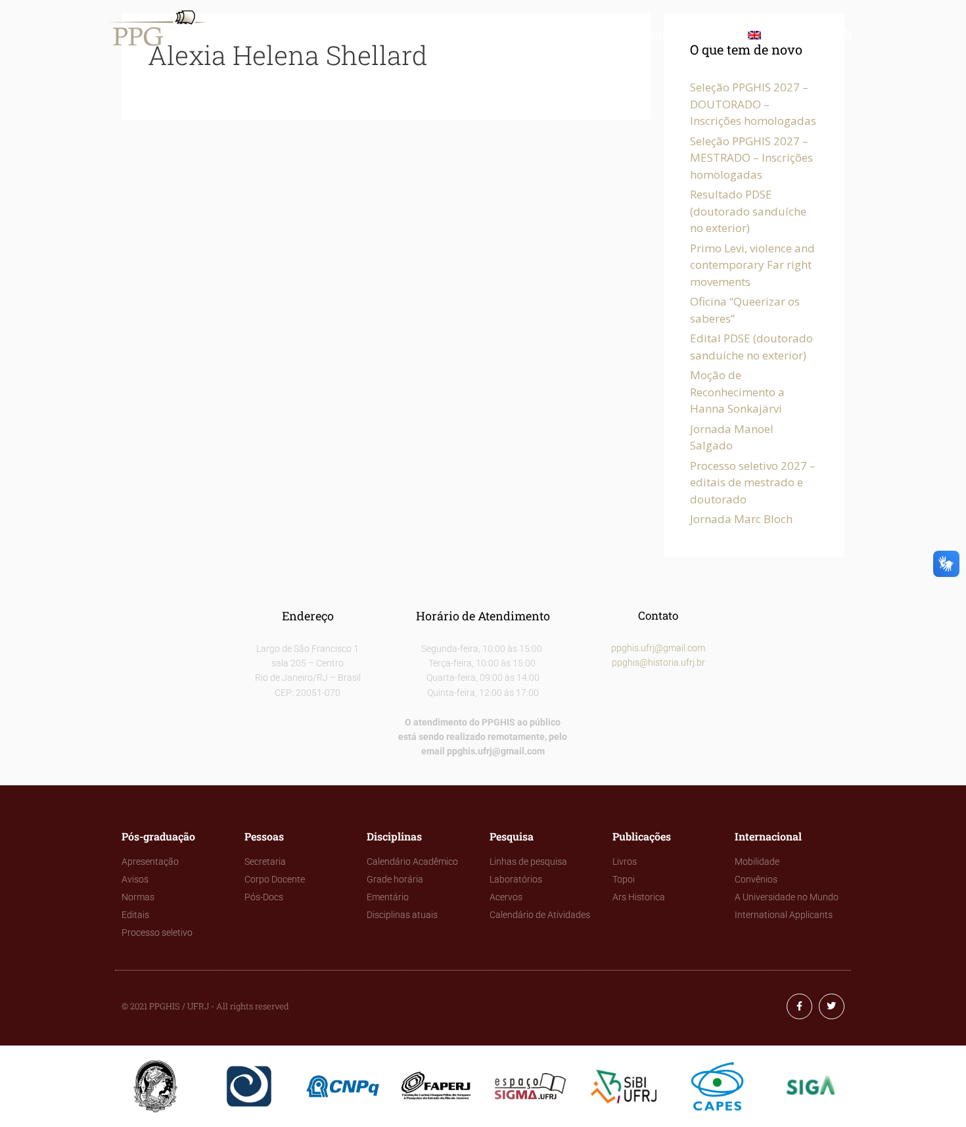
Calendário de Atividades (540, 914)
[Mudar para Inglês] (757, 36)
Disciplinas (434, 36)
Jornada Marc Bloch (741, 518)
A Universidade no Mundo (787, 897)
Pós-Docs (263, 897)
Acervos (506, 897)
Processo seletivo (157, 932)
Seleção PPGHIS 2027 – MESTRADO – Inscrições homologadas (751, 157)
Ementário (388, 897)
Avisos (135, 879)
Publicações (590, 36)
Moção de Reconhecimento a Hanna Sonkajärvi (737, 391)
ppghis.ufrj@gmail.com (658, 648)
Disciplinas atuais (402, 914)
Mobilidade (757, 861)
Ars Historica (638, 897)
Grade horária (395, 879)
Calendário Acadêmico (412, 861)
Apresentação (150, 861)
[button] (848, 39)
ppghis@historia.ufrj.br (658, 662)
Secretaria (265, 861)
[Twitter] (831, 1006)
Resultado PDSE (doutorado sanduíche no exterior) (748, 211)
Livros (624, 861)
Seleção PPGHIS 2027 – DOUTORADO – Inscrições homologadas (753, 104)
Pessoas (360, 36)
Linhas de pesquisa (528, 861)
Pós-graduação (274, 36)
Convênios (756, 879)
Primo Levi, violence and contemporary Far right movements (752, 265)
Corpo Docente (274, 879)
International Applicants (784, 914)
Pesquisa (510, 36)
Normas (138, 897)
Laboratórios (516, 879)
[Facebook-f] (799, 1006)
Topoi (623, 879)
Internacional (684, 36)
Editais (135, 914)
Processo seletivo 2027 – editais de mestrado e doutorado (753, 482)
